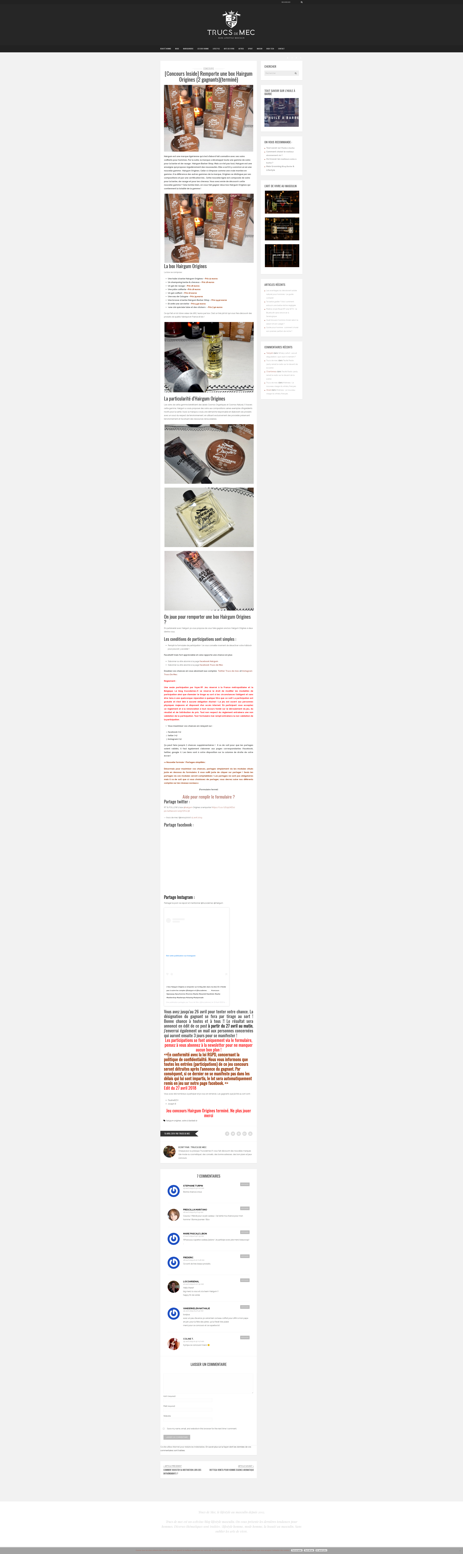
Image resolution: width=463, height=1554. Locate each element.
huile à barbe (288, 148)
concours (208, 68)
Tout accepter (297, 1550)
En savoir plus (321, 1550)
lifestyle (216, 48)
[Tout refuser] (460, 1550)
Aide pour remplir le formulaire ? (209, 796)
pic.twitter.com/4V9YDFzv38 (177, 811)
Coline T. (188, 1339)
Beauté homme (165, 48)
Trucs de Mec (194, 1002)
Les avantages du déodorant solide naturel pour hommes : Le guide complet (281, 294)
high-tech (270, 48)
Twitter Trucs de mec (229, 671)
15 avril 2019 (196, 817)
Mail (169, 1406)
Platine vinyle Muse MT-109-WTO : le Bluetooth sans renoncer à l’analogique (281, 312)
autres (241, 48)
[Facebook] (292, 57)
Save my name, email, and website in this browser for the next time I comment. (202, 1428)
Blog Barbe (287, 166)
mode (177, 48)
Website (167, 1416)
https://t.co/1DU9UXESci (223, 807)
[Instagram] (301, 57)
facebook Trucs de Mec (211, 665)
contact (281, 48)
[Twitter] (288, 57)
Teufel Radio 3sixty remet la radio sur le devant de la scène (282, 364)
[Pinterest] (296, 57)
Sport (250, 48)
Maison (259, 48)
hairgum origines (173, 1120)
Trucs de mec (272, 360)
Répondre (245, 1184)
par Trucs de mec (183, 1133)
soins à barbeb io (189, 1120)
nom (169, 1396)
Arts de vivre (229, 48)
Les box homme (203, 48)
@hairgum (188, 807)
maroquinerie (188, 48)
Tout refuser (309, 1550)
